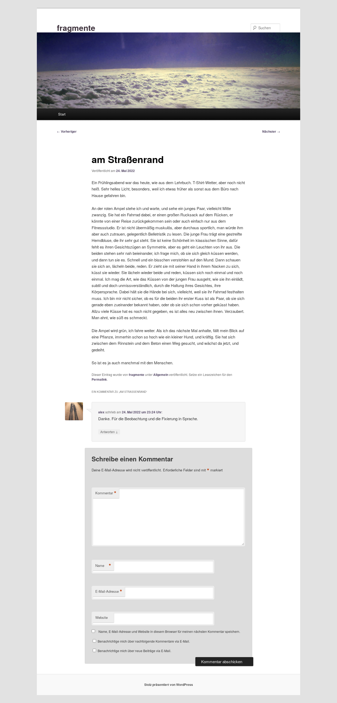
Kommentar (105, 493)
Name (103, 565)
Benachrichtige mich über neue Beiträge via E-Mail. (134, 650)
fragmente (76, 27)
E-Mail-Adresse (108, 591)
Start (62, 114)
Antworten (109, 431)
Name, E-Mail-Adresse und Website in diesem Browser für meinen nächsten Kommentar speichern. (169, 631)
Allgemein (160, 374)
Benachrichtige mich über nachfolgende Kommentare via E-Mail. (144, 641)
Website (101, 617)
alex (101, 412)
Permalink (99, 379)
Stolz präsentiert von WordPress (168, 684)
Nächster (271, 131)
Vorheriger (67, 131)
